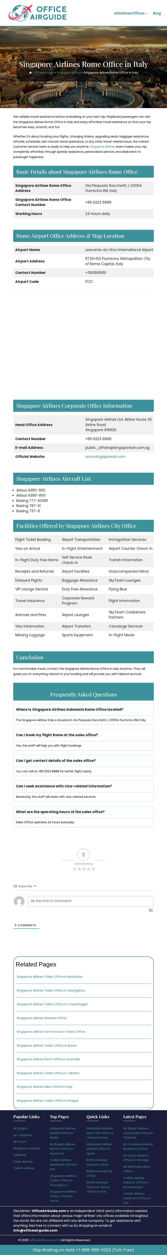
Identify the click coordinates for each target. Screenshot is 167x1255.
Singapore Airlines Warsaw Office (42, 1018)
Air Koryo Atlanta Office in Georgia (136, 1157)
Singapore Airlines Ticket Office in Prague (47, 1100)
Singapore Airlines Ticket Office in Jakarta (48, 1073)
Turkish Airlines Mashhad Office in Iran (63, 1164)
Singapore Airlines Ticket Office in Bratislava (49, 976)
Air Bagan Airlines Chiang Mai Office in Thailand (138, 1133)
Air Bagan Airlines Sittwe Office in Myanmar (62, 1148)
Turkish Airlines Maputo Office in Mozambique (135, 1182)
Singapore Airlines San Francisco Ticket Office (51, 1031)
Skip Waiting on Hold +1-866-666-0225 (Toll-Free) (83, 1250)
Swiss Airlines (23, 1161)
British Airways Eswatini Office (98, 1162)
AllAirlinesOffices (129, 13)
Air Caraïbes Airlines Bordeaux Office (138, 1146)
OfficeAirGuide (43, 73)
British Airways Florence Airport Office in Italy (98, 1187)
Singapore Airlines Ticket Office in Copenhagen (53, 1004)
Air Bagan (20, 1128)
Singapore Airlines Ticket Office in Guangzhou (51, 990)
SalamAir (19, 1155)
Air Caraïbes (22, 1135)
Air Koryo (19, 1141)
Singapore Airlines (68, 73)
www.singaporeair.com (105, 456)
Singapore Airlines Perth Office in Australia (48, 1059)
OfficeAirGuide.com (44, 1240)
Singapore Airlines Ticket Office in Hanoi (63, 1196)
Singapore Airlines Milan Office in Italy (44, 1087)
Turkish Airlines (24, 1168)
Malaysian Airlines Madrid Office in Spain (63, 1133)
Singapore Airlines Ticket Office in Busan (47, 1045)
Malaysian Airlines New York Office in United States (100, 1133)
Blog (157, 13)
